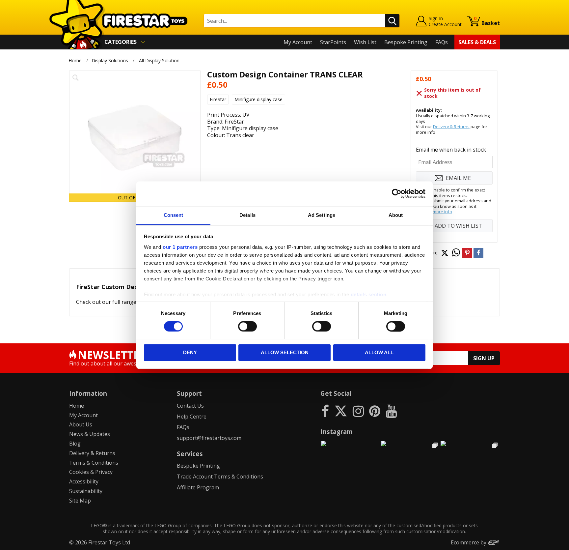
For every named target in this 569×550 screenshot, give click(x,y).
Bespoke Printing (405, 42)
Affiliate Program (198, 487)
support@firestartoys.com (209, 438)
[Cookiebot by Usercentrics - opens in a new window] (396, 193)
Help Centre (191, 416)
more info (442, 212)
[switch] (247, 326)
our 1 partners (180, 247)
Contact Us (190, 405)
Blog (75, 443)
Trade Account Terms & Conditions (220, 476)
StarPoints (333, 42)
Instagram (336, 431)
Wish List (365, 42)
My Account (298, 42)
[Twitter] (340, 411)
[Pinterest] (374, 411)
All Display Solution (159, 60)
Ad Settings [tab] (321, 215)
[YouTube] (391, 411)
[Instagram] (358, 411)
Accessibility (83, 481)
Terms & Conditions (93, 462)
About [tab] (396, 215)
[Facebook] (325, 411)
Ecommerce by (469, 542)
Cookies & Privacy (91, 472)
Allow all (379, 353)
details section (369, 294)
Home (75, 60)
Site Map (80, 500)
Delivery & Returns (451, 127)
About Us (80, 424)
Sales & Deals (477, 42)
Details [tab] (247, 215)
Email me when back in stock (451, 149)
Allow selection (285, 353)
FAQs (441, 42)
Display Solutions (110, 60)
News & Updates (89, 434)
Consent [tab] (173, 215)
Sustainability (85, 491)
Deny (190, 353)
